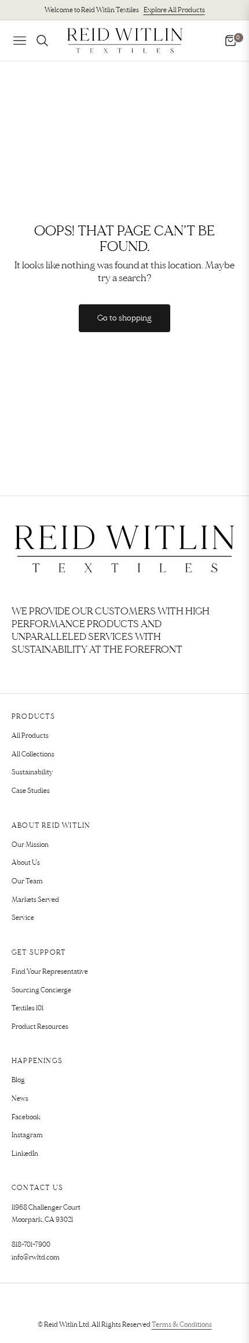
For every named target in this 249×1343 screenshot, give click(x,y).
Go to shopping (124, 318)
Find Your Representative (50, 971)
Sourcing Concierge (41, 990)
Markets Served (35, 900)
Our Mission (30, 844)
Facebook (26, 1117)
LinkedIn (25, 1153)
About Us (26, 862)
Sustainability (32, 772)
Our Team (27, 881)
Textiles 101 (27, 1008)
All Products (30, 735)
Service (23, 917)
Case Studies (31, 791)
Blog (18, 1080)
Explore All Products (174, 10)
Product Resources (40, 1026)
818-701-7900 (31, 1244)
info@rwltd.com (36, 1257)
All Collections (33, 754)
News (20, 1098)
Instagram (27, 1135)
